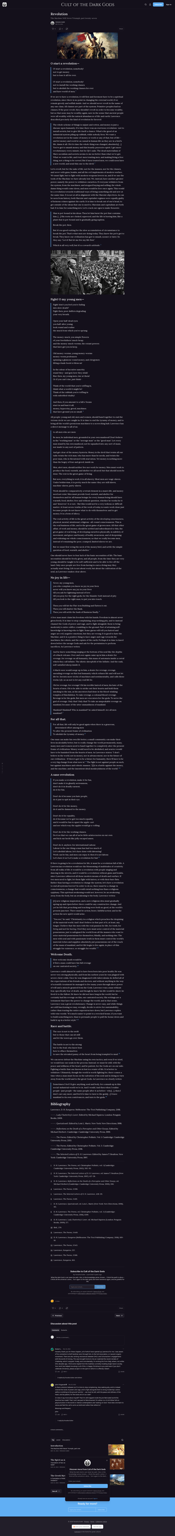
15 (119, 1054)
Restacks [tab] (64, 1330)
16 (106, 1097)
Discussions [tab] (66, 1440)
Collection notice (101, 1522)
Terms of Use (97, 1491)
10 (119, 768)
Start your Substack (82, 1527)
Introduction (57, 1445)
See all (54, 1491)
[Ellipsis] (123, 1348)
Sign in (168, 4)
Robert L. (58, 1349)
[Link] (47, 63)
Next (118, 1316)
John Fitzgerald (60, 1385)
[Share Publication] (150, 4)
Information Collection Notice (87, 1493)
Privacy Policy (103, 1493)
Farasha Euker (60, 22)
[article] (87, 1450)
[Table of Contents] (2, 768)
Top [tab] (53, 1440)
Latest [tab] (58, 1440)
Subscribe (158, 4)
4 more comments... (57, 1430)
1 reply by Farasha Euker (65, 1420)
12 (98, 948)
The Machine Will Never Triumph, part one (65, 1448)
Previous (58, 1316)
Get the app (97, 1527)
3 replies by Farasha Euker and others (69, 1378)
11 (99, 857)
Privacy (86, 1522)
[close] (107, 1460)
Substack (77, 1532)
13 (78, 966)
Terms (92, 1522)
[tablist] (59, 1330)
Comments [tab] (55, 1330)
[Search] (146, 4)
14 (78, 1020)
